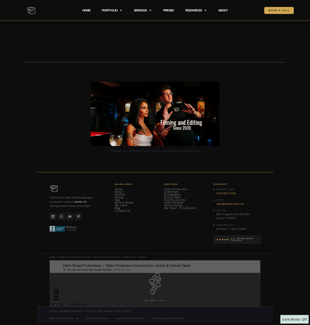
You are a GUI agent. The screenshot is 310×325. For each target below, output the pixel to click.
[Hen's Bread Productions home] (77, 188)
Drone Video (172, 197)
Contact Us (122, 211)
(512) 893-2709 (226, 193)
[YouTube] (69, 216)
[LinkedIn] (53, 216)
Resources (193, 10)
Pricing (168, 10)
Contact (127, 311)
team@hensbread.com (230, 204)
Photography (172, 194)
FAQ (117, 200)
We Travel (121, 205)
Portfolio (109, 10)
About (223, 10)
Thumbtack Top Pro (129, 319)
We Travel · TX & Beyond (180, 208)
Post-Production (175, 200)
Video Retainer (174, 202)
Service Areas (124, 202)
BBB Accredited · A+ (64, 319)
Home (86, 10)
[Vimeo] (78, 216)
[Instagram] (61, 216)
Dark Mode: (291, 319)
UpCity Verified (96, 319)
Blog (117, 208)
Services (140, 10)
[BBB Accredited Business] (64, 229)
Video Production (175, 189)
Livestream (171, 192)
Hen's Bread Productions (71, 311)
